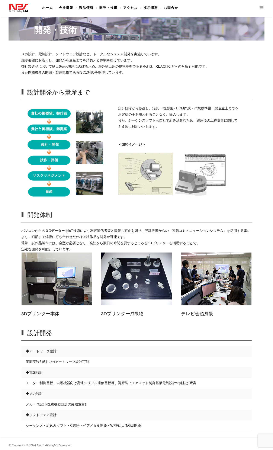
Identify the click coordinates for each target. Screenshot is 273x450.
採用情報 (151, 7)
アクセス (130, 7)
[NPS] (18, 8)
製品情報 (86, 7)
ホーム (47, 7)
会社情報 (66, 7)
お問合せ (171, 7)
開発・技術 (108, 7)
